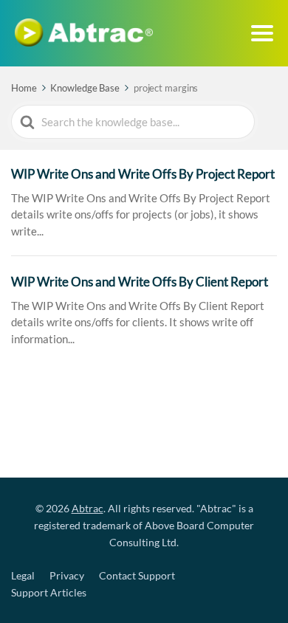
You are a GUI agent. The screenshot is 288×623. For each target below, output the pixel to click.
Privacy (66, 575)
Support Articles (48, 592)
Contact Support (137, 575)
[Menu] (262, 33)
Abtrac (87, 508)
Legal (23, 575)
